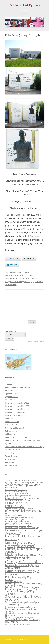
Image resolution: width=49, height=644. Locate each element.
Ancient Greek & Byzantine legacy (18, 387)
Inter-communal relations (15, 412)
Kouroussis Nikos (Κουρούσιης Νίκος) (18, 526)
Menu (25, 12)
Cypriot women (32, 498)
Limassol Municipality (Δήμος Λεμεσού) (23, 550)
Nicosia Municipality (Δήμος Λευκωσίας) (22, 566)
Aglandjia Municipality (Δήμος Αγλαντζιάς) (24, 482)
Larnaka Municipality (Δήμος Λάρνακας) (23, 537)
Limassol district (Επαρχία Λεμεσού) (20, 544)
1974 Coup (9, 384)
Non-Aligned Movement (14, 428)
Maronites (9, 418)
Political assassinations (14, 431)
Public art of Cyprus (24, 5)
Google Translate (39, 341)
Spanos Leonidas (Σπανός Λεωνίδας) (23, 597)
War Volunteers (11, 462)
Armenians (9, 390)
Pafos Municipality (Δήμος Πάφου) (20, 578)
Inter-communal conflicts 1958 (17, 403)
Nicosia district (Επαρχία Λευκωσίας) (24, 559)
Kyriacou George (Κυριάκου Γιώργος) (22, 527)
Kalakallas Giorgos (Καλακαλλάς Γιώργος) (19, 518)
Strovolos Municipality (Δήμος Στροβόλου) (22, 603)
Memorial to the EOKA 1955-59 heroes (34, 305)
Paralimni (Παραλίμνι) (13, 581)
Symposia (9, 443)
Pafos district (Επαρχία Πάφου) (22, 572)
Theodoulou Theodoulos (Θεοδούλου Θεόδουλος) (22, 613)
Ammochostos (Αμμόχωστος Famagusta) (22, 486)
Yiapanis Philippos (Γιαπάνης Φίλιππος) (22, 621)
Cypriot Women (11, 396)
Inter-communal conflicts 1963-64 (18, 406)
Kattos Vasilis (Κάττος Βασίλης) (15, 519)
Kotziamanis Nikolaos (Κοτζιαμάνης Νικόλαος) (18, 522)
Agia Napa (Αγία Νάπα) (26, 480)
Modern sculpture (12, 421)
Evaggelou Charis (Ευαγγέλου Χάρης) (19, 281)
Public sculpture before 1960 (16, 437)
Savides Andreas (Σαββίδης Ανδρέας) (20, 592)
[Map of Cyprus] (18, 369)
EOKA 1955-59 (29, 272)
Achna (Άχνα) (16, 275)
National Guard (11, 425)
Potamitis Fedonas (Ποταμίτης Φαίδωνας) (23, 587)
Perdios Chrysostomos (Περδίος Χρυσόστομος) (23, 583)
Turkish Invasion (11, 456)
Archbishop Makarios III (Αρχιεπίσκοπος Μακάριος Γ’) (19, 494)
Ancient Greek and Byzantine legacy (17, 492)
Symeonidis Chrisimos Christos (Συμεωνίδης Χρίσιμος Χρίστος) (21, 608)
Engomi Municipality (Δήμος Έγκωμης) (20, 500)
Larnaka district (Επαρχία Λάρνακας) (24, 531)
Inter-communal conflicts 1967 (17, 409)
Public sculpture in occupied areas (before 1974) (23, 440)
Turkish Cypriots (11, 453)
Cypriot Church (11, 393)
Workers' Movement (13, 465)
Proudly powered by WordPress (16, 639)
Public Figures (10, 434)
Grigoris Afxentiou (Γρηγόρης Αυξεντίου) (19, 509)
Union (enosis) (10, 459)
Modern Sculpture (18, 554)
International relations (14, 415)
